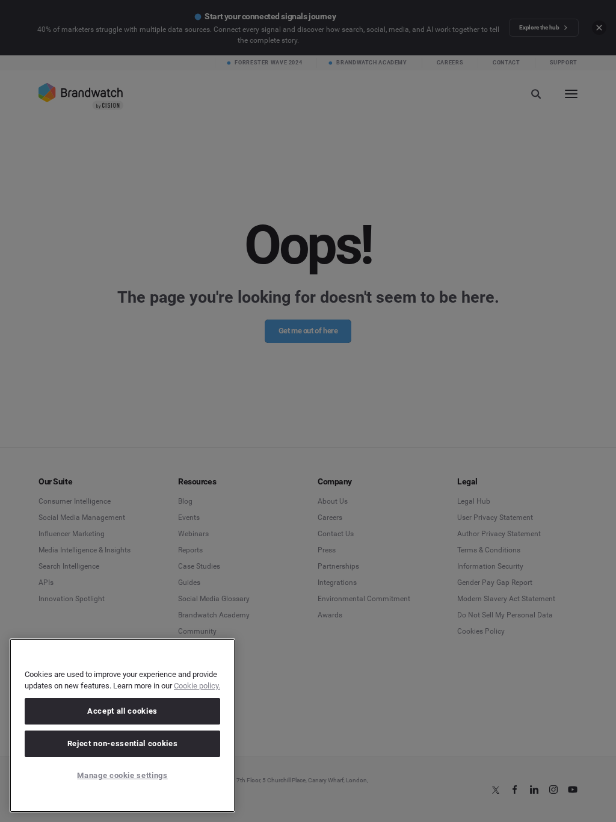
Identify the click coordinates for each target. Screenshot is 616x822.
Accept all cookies (122, 710)
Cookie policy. (197, 685)
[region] (122, 725)
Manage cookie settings (122, 775)
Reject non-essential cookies (122, 743)
